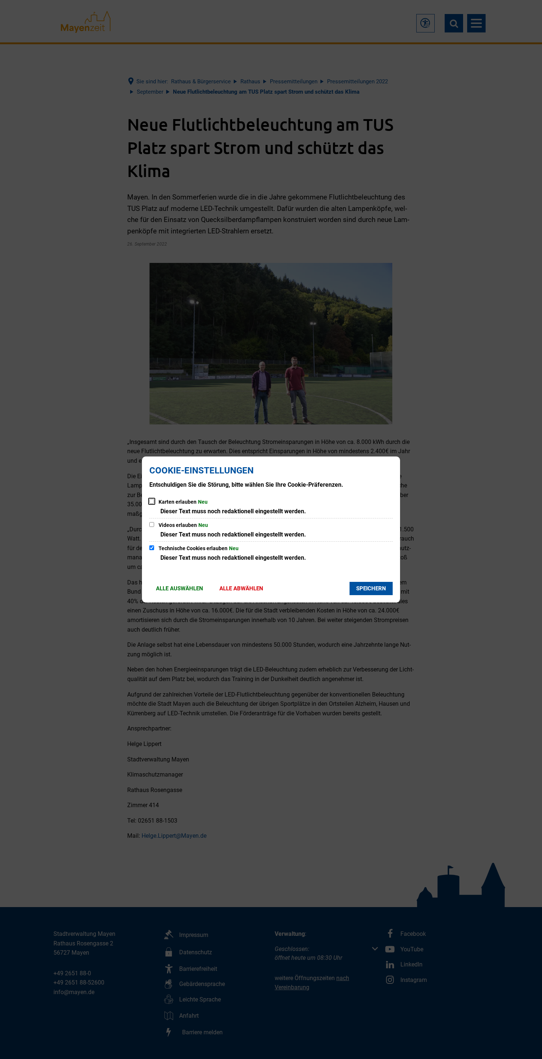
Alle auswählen (179, 588)
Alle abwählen (241, 588)
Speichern (371, 588)
